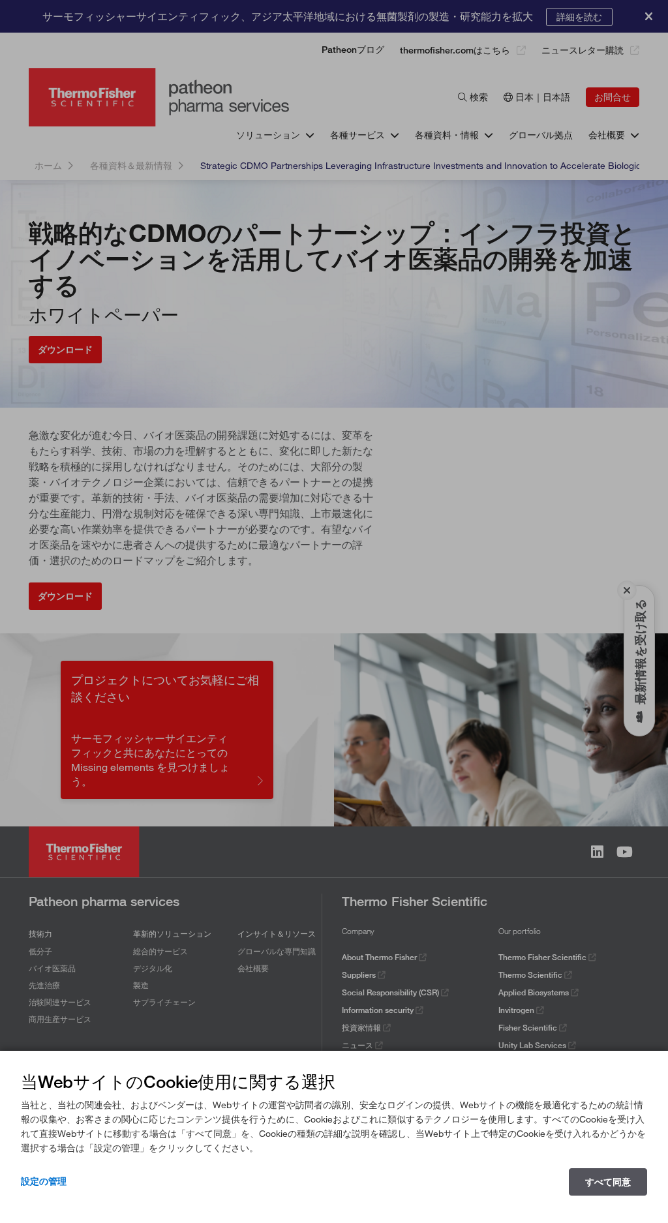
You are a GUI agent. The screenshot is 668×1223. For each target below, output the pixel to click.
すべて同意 (608, 1182)
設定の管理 (44, 1181)
